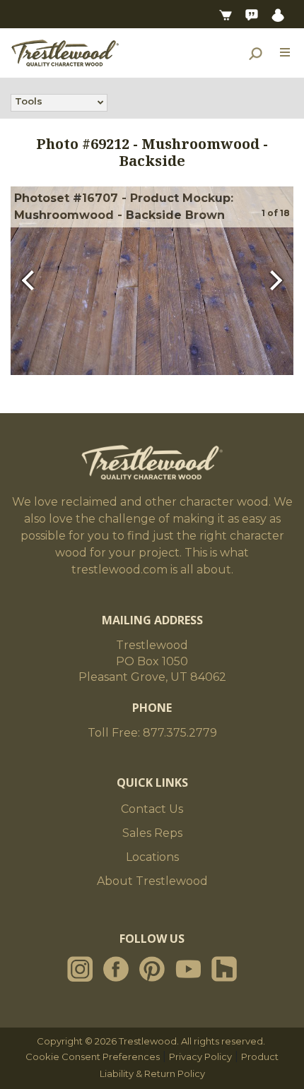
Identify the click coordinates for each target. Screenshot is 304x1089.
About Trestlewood (152, 881)
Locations (152, 857)
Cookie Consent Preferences (92, 1056)
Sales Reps (152, 833)
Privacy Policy (200, 1056)
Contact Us (152, 809)
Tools (28, 101)
